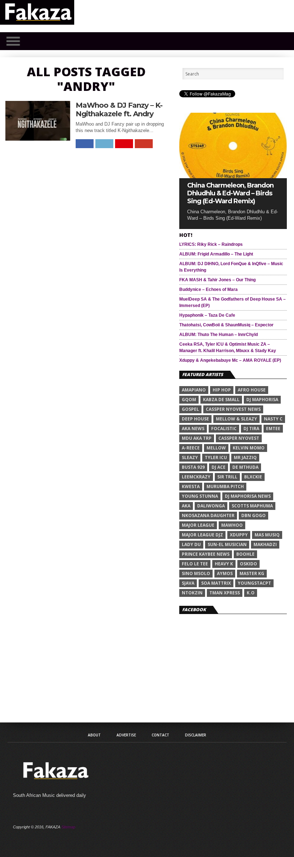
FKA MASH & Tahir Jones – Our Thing (217, 279)
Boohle (245, 554)
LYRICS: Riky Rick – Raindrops (211, 244)
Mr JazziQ (245, 457)
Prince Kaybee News (205, 554)
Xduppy (239, 535)
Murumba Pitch (225, 486)
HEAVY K (224, 564)
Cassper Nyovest (238, 438)
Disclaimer (195, 735)
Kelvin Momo (249, 448)
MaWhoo (232, 525)
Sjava (188, 583)
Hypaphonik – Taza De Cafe (207, 315)
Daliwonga (211, 506)
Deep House (195, 419)
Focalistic (224, 428)
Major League (198, 525)
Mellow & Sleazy (236, 419)
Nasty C (273, 419)
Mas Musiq (267, 535)
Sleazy (190, 457)
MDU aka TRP (197, 438)
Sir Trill (227, 477)
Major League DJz (202, 535)
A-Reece (191, 448)
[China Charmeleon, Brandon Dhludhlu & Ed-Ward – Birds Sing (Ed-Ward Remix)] (233, 176)
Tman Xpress (224, 593)
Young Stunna (200, 496)
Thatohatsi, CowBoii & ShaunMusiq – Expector (226, 324)
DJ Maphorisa (262, 399)
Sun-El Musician (227, 544)
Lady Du (191, 544)
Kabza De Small (221, 399)
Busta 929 (193, 467)
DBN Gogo (253, 515)
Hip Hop (222, 390)
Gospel (190, 409)
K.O (251, 593)
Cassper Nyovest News (233, 409)
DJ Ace (219, 467)
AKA (186, 506)
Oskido (248, 564)
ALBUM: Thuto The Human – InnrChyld (218, 334)
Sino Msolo (196, 573)
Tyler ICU (216, 457)
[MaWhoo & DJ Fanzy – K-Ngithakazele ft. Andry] (38, 139)
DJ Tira (251, 428)
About (94, 735)
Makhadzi (265, 544)
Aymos (225, 573)
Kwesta (191, 486)
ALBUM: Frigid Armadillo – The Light (216, 254)
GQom (189, 399)
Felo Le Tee (195, 564)
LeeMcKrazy (196, 477)
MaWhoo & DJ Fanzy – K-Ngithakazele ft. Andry (119, 109)
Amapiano (194, 390)
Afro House (252, 390)
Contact (160, 735)
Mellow (216, 448)
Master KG (252, 573)
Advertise (126, 735)
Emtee (273, 428)
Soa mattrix (216, 583)
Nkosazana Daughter (208, 515)
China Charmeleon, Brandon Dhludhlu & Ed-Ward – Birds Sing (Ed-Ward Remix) (230, 193)
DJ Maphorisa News (248, 496)
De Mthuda (245, 467)
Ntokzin (192, 593)
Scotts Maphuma (252, 506)
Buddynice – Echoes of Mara (208, 289)
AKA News (193, 428)
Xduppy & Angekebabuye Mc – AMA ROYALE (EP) (230, 360)
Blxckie (253, 477)
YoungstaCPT (254, 583)
